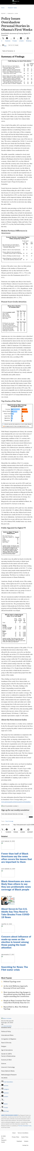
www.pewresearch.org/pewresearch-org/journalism (15, 802)
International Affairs (7, 1035)
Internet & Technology (8, 1067)
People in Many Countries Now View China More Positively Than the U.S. (17, 1002)
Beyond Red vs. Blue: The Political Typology (16, 1008)
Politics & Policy (6, 1031)
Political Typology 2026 (12, 981)
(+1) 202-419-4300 (6, 1026)
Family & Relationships (8, 1056)
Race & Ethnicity (6, 1042)
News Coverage (9, 821)
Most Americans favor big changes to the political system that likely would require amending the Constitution (17, 994)
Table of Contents (7, 51)
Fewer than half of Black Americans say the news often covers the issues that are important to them (16, 857)
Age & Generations (7, 1050)
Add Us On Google (13, 45)
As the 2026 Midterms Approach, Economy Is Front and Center (16, 987)
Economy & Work (6, 1060)
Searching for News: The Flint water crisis (14, 968)
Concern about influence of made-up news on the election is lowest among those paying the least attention (16, 942)
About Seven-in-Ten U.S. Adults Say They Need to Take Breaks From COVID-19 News (15, 913)
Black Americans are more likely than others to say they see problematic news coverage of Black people (16, 885)
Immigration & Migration (8, 1039)
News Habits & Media (7, 1071)
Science (3, 1063)
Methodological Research (9, 1075)
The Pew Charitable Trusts (24, 1125)
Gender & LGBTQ (6, 1054)
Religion (3, 1046)
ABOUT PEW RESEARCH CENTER (9, 1115)
